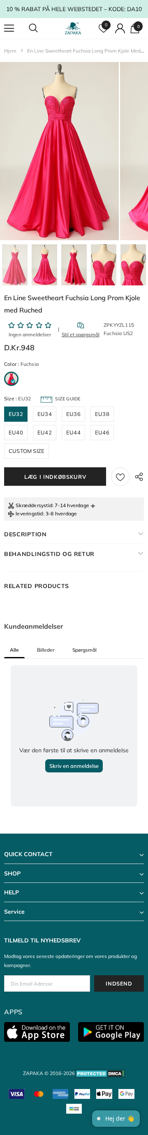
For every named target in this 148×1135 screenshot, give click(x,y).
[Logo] (72, 28)
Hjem (10, 51)
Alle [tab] (14, 650)
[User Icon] (120, 28)
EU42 (44, 432)
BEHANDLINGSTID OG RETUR (49, 554)
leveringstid (29, 513)
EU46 (102, 432)
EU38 (102, 414)
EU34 (44, 414)
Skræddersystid (34, 505)
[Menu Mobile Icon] (9, 28)
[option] (59, 151)
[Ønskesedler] (120, 476)
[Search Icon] (41, 28)
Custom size (26, 451)
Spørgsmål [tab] (84, 650)
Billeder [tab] (45, 650)
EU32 (16, 414)
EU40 (16, 432)
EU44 (73, 432)
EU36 (73, 414)
